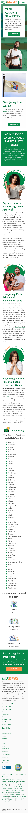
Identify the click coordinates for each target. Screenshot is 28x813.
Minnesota (5, 798)
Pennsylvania (5, 794)
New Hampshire (6, 802)
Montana (8, 790)
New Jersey (6, 111)
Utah (3, 800)
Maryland (11, 798)
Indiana (7, 787)
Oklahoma (23, 781)
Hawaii (7, 800)
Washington (5, 796)
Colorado (11, 796)
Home (3, 731)
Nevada (5, 783)
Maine (23, 800)
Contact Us (5, 751)
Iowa (16, 798)
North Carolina (14, 787)
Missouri (16, 789)
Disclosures (5, 763)
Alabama (4, 781)
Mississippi (10, 781)
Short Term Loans (6, 719)
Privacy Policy (5, 760)
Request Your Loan (6, 733)
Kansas (20, 789)
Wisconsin (23, 796)
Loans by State (5, 736)
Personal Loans (6, 712)
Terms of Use (5, 758)
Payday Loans (5, 714)
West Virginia (5, 785)
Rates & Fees (5, 748)
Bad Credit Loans (6, 724)
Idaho (3, 790)
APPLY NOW (23, 2)
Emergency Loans (6, 717)
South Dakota (21, 790)
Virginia (18, 792)
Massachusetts (20, 794)
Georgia (19, 779)
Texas (3, 779)
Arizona (10, 783)
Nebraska (14, 790)
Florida (13, 779)
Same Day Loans (6, 722)
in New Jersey (11, 397)
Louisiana (16, 781)
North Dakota (5, 792)
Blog (3, 741)
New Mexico (13, 785)
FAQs (3, 743)
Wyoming (12, 792)
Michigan (20, 785)
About (3, 746)
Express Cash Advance (8, 707)
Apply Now (14, 34)
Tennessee (9, 789)
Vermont (18, 800)
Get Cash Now (13, 669)
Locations (4, 738)
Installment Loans (6, 709)
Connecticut (21, 798)
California (8, 779)
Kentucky (15, 783)
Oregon (17, 796)
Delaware (12, 800)
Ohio (3, 787)
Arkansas (21, 783)
